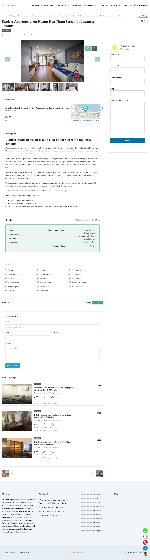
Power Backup (45, 282)
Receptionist (44, 287)
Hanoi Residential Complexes (83, 5)
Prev (12, 474)
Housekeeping (13, 287)
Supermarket (76, 274)
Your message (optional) (119, 100)
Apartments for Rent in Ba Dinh (89, 495)
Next (92, 474)
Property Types (62, 5)
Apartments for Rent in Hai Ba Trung (91, 507)
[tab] (88, 48)
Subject (113, 89)
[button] (85, 109)
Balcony (11, 270)
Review (8, 344)
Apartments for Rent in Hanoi (42, 5)
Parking (43, 278)
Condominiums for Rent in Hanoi (22, 200)
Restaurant (44, 291)
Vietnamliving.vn (61, 191)
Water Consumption (79, 282)
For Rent (6, 30)
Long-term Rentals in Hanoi (20, 16)
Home (6, 16)
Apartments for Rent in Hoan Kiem (90, 519)
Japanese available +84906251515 (53, 507)
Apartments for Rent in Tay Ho (89, 499)
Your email (114, 66)
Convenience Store (15, 274)
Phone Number (116, 77)
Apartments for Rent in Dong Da (89, 515)
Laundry (43, 270)
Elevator (11, 278)
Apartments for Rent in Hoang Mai (90, 531)
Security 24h (76, 270)
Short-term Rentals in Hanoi (68, 16)
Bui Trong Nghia (41, 403)
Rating (56, 333)
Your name (114, 54)
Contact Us (114, 5)
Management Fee (46, 274)
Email (7, 322)
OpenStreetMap (86, 120)
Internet (11, 291)
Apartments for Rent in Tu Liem (89, 503)
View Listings (125, 49)
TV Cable (75, 278)
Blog (125, 5)
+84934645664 (142, 5)
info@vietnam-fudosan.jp (50, 515)
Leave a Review (97, 303)
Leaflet (76, 120)
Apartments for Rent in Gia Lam (89, 523)
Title (7, 333)
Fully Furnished (14, 282)
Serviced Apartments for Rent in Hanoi (44, 16)
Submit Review (12, 366)
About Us (103, 5)
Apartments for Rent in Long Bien (90, 527)
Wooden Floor (77, 287)
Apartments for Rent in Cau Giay (90, 511)
